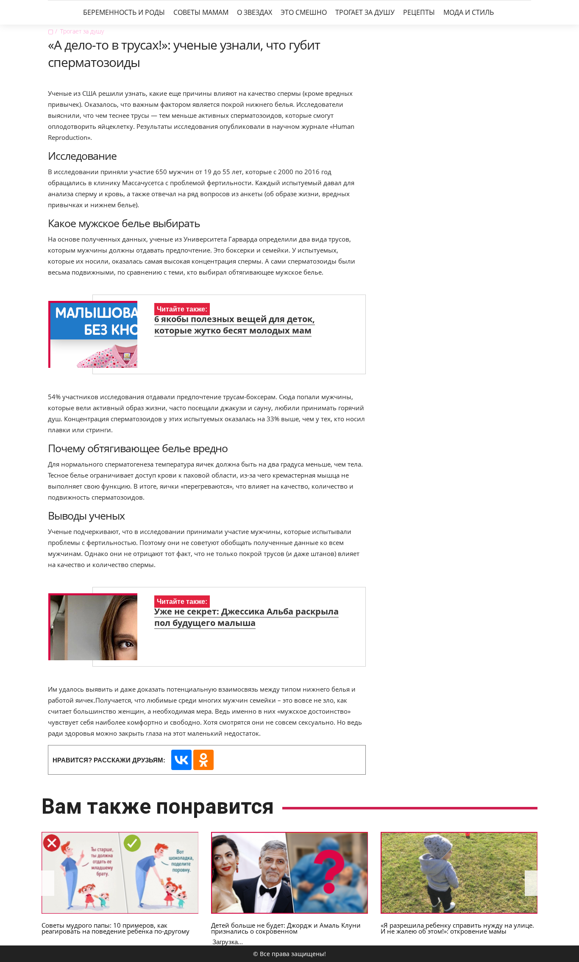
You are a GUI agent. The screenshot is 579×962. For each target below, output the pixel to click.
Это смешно (304, 12)
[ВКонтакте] (181, 760)
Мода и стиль (468, 12)
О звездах (254, 12)
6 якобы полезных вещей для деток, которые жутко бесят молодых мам (234, 324)
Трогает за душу (365, 12)
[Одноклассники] (203, 760)
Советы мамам (200, 12)
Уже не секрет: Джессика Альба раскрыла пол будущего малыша (246, 617)
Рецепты (419, 12)
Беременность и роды (124, 12)
